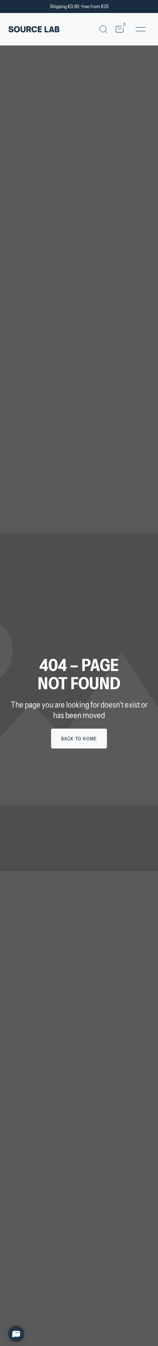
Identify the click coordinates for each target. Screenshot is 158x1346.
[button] (103, 29)
